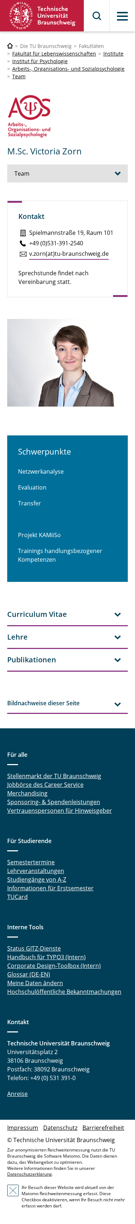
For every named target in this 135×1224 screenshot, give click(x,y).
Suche (97, 15)
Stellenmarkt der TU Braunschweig (54, 776)
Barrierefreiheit (103, 1128)
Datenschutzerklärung (29, 1174)
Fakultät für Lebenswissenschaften (54, 53)
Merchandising (27, 793)
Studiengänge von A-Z (36, 879)
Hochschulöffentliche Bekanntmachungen (64, 992)
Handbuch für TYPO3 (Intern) (46, 957)
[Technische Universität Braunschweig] (42, 15)
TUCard (17, 897)
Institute (113, 53)
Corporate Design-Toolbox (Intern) (54, 966)
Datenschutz (60, 1128)
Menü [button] (122, 16)
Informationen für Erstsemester (50, 888)
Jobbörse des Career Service (45, 785)
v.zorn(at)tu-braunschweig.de (69, 254)
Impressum (22, 1128)
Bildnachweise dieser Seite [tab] (43, 703)
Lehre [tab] (17, 637)
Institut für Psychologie (40, 61)
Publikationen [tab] (31, 659)
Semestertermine (31, 862)
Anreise (17, 1094)
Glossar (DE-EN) (28, 974)
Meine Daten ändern (35, 983)
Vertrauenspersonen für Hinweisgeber (59, 811)
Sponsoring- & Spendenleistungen (53, 802)
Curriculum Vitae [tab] (37, 614)
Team (19, 76)
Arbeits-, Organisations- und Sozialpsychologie (68, 68)
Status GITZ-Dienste (34, 948)
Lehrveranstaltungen (35, 871)
